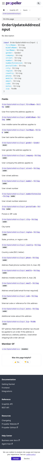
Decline (27, 458)
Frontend (5, 387)
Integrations (7, 391)
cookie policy (30, 454)
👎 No (26, 362)
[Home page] (4, 10)
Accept (16, 458)
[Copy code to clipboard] (38, 42)
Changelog (6, 420)
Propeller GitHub (9, 427)
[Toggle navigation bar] (3, 3)
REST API (5, 407)
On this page (8, 19)
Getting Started (8, 384)
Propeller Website (9, 424)
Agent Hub (6, 444)
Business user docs (10, 440)
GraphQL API (7, 404)
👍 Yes (16, 362)
